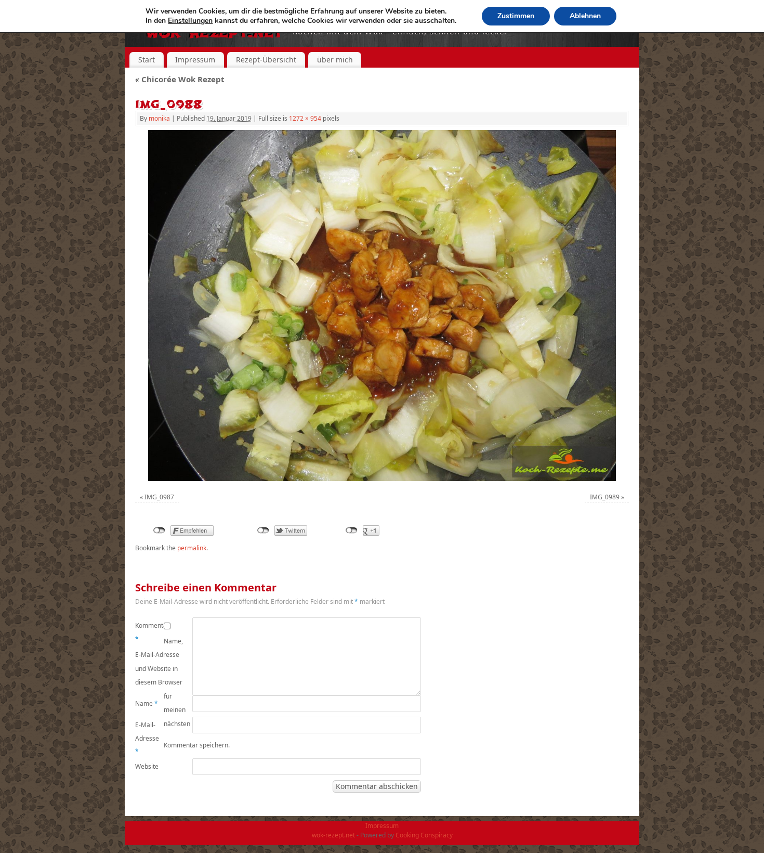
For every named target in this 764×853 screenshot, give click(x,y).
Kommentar (149, 632)
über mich (335, 59)
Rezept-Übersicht (266, 59)
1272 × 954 (305, 118)
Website (147, 766)
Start (146, 59)
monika (159, 118)
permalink (191, 548)
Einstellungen (190, 20)
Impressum (195, 59)
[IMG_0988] (382, 305)
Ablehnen (585, 16)
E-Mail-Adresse (147, 738)
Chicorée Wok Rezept (180, 79)
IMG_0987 (159, 497)
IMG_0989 (605, 497)
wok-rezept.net (333, 835)
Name (146, 703)
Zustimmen (515, 16)
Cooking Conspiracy (424, 835)
